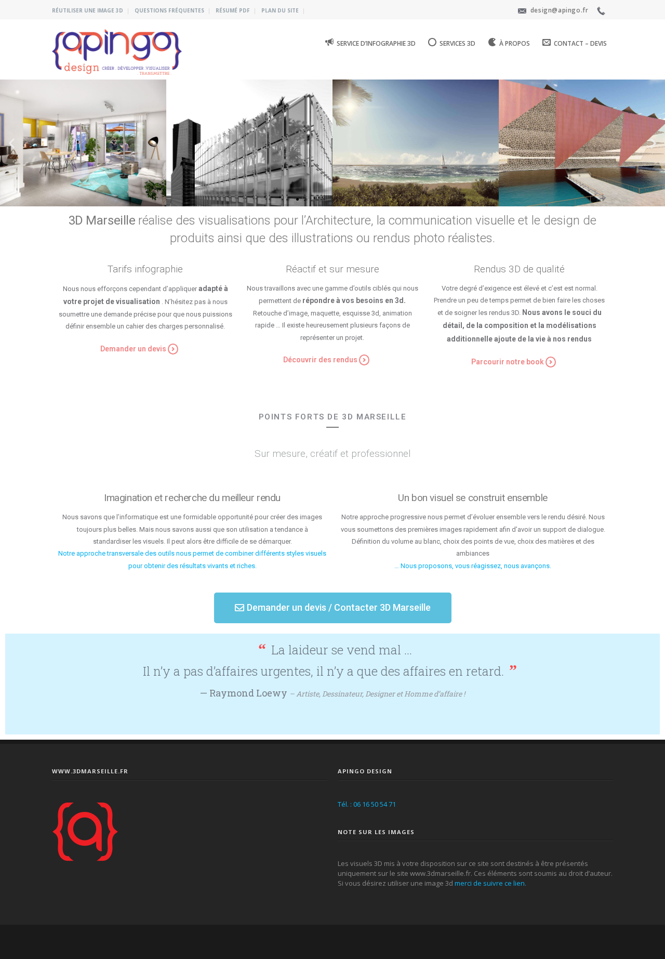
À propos (514, 43)
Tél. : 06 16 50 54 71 (367, 804)
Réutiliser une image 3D (87, 10)
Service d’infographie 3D (376, 43)
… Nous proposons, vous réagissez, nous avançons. (472, 566)
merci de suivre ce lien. (490, 883)
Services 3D (457, 43)
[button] (288, 199)
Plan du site (280, 10)
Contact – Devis (580, 43)
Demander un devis (133, 349)
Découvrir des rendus (320, 360)
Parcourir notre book (507, 362)
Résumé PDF (233, 10)
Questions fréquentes (169, 10)
